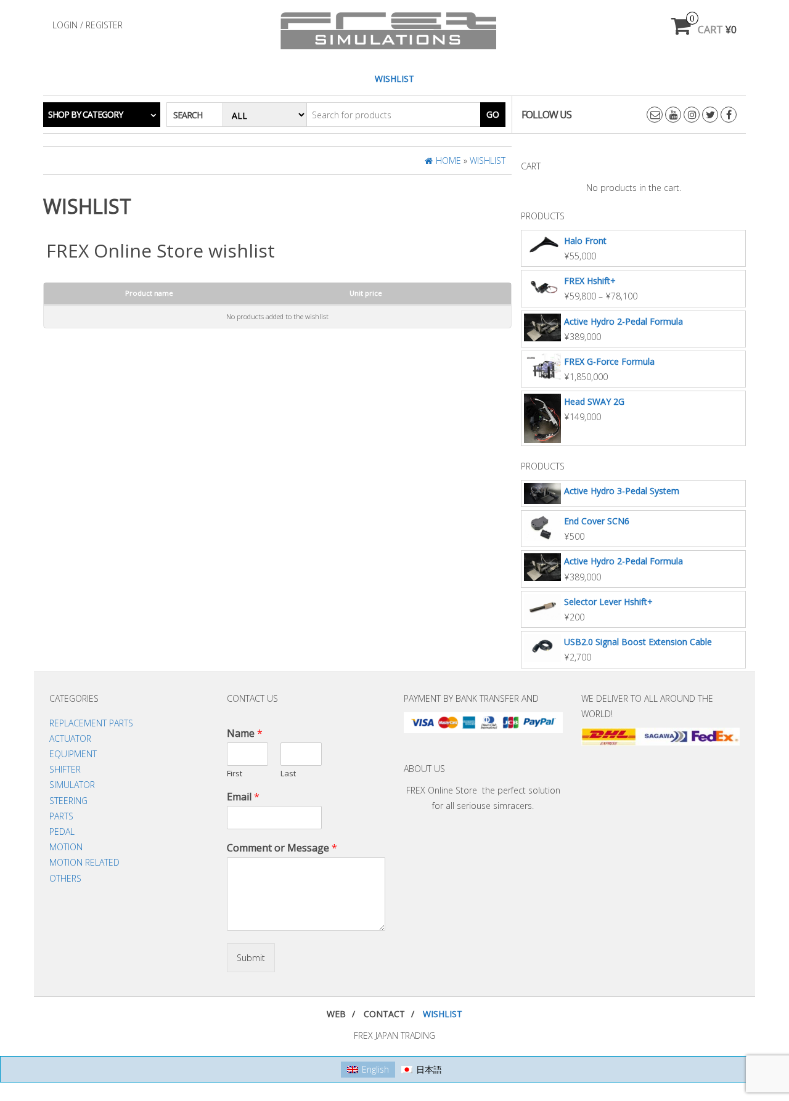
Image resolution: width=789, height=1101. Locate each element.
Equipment (73, 754)
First (234, 773)
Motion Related (84, 862)
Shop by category (85, 114)
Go (492, 114)
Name (245, 733)
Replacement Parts (91, 723)
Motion (66, 847)
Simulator (72, 784)
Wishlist (394, 78)
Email (243, 796)
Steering (68, 800)
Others (65, 878)
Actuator (70, 738)
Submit (251, 958)
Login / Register (87, 25)
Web (336, 1014)
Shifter (65, 769)
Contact (384, 1014)
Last (288, 773)
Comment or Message (282, 848)
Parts (61, 816)
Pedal (62, 831)
